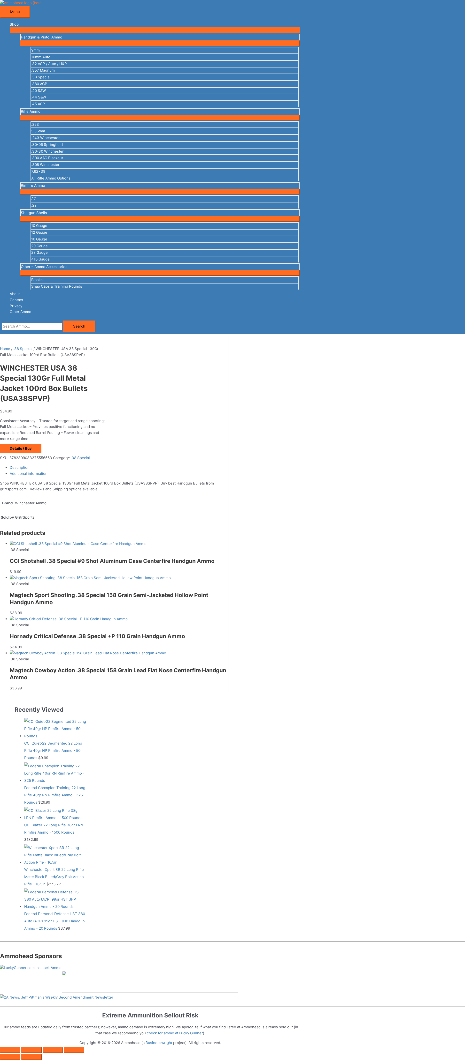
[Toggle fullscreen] (31, 1050)
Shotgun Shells (34, 212)
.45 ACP (38, 104)
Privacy (16, 306)
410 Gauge (40, 259)
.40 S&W (38, 90)
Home (5, 348)
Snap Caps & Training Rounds (56, 286)
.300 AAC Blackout (47, 158)
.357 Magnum (43, 70)
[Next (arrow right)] (31, 1057)
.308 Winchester (45, 164)
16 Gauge (39, 239)
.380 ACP (39, 84)
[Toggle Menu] (155, 30)
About (15, 293)
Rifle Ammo (30, 111)
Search (79, 326)
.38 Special (40, 77)
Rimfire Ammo (33, 185)
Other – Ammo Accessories (44, 266)
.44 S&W (38, 97)
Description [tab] (20, 467)
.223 (35, 124)
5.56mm (38, 131)
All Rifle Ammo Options (50, 178)
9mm (35, 50)
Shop (14, 24)
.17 (33, 198)
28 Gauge (39, 252)
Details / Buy (21, 448)
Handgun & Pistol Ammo (41, 37)
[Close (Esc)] (74, 1050)
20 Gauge (39, 246)
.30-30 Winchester (47, 151)
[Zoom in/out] (10, 1050)
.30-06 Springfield (47, 144)
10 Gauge (39, 225)
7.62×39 (38, 171)
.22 (34, 205)
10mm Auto (40, 57)
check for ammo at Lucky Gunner (175, 1033)
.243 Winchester (45, 137)
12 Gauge (39, 232)
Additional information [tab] (28, 473)
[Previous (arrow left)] (10, 1057)
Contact (16, 300)
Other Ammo (20, 311)
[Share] (53, 1050)
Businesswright (159, 1042)
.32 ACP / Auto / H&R (49, 63)
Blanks (37, 279)
